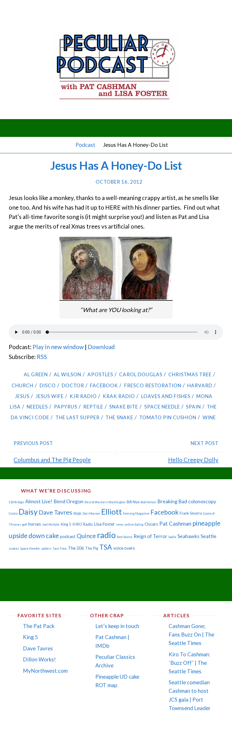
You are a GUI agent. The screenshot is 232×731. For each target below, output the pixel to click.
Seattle (208, 536)
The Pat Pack (38, 626)
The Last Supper (77, 417)
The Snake (119, 417)
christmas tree (190, 374)
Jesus (22, 396)
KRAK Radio (119, 396)
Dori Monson (91, 513)
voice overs (124, 548)
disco (47, 385)
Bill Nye (133, 502)
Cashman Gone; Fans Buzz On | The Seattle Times (191, 634)
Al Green (36, 374)
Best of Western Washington (105, 502)
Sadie (172, 537)
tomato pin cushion (167, 417)
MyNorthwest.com (45, 670)
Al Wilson (67, 374)
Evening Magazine (136, 513)
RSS (42, 356)
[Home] (66, 144)
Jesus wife (49, 396)
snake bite (123, 407)
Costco (13, 513)
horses (34, 523)
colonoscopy (202, 501)
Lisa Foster (104, 523)
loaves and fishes (165, 396)
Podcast (85, 144)
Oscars (151, 523)
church (22, 385)
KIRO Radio (82, 524)
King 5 (66, 524)
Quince (86, 535)
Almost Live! (38, 501)
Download (101, 346)
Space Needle (162, 407)
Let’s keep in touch (117, 626)
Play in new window (58, 346)
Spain (193, 407)
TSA (105, 547)
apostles (100, 374)
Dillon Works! (39, 659)
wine (209, 417)
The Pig (91, 548)
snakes (14, 548)
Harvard (199, 385)
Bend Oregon (68, 501)
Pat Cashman (175, 523)
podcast (68, 536)
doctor (73, 385)
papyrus (65, 407)
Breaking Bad (172, 501)
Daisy (28, 511)
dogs (77, 513)
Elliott (111, 511)
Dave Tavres (55, 512)
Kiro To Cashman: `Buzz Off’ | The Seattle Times (189, 662)
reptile (93, 407)
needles (37, 407)
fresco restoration (152, 385)
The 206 (76, 548)
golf (24, 524)
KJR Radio (83, 396)
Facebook (104, 385)
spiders (46, 548)
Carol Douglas (140, 374)
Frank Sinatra (191, 513)
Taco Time (60, 548)
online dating (134, 524)
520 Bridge (16, 502)
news (120, 524)
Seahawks (188, 536)
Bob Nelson (148, 502)
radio (106, 535)
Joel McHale (50, 524)
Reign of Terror (150, 536)
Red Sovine (124, 537)
